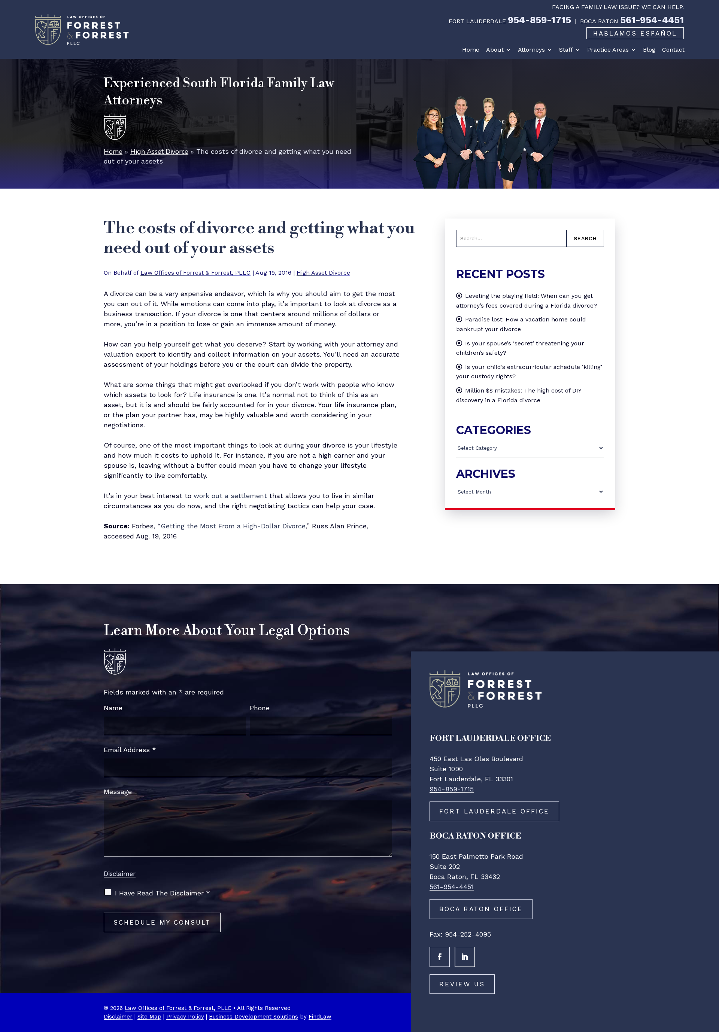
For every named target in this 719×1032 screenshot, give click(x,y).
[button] (711, 977)
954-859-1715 (539, 20)
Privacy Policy (185, 1016)
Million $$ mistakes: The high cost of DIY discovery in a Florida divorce (518, 395)
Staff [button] (566, 49)
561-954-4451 (652, 20)
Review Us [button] (462, 984)
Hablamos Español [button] (635, 33)
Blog (649, 49)
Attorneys (531, 49)
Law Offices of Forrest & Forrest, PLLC (195, 272)
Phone (260, 708)
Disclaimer (120, 873)
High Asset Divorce (323, 272)
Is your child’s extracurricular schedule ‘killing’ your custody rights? (529, 371)
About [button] (495, 49)
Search (585, 238)
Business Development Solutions (253, 1016)
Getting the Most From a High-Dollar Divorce (233, 526)
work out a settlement (230, 496)
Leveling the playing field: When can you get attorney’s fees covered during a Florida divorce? (526, 300)
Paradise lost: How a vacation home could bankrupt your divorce (521, 324)
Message (118, 792)
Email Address (130, 750)
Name (113, 708)
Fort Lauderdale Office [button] (494, 811)
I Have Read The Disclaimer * (162, 893)
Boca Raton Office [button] (481, 909)
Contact (673, 49)
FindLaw (320, 1016)
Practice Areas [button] (608, 49)
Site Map (149, 1016)
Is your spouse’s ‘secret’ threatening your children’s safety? (520, 348)
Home (470, 49)
